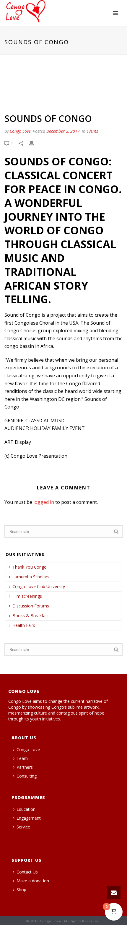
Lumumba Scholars (30, 576)
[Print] (34, 143)
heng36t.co (21, 844)
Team (22, 758)
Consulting (27, 776)
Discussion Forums (30, 606)
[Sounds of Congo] (63, 84)
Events (92, 131)
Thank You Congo (29, 567)
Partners (25, 767)
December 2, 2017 (63, 131)
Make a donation (33, 881)
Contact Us (27, 872)
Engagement (29, 818)
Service (23, 827)
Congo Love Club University (38, 586)
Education (26, 809)
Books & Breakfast (30, 615)
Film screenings (27, 596)
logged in (43, 502)
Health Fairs (23, 625)
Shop (21, 889)
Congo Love (20, 131)
